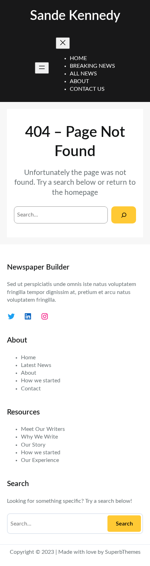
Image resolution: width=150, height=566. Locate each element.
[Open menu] (42, 68)
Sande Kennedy (75, 15)
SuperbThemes (123, 552)
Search (124, 524)
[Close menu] (63, 43)
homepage (81, 192)
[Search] (123, 214)
